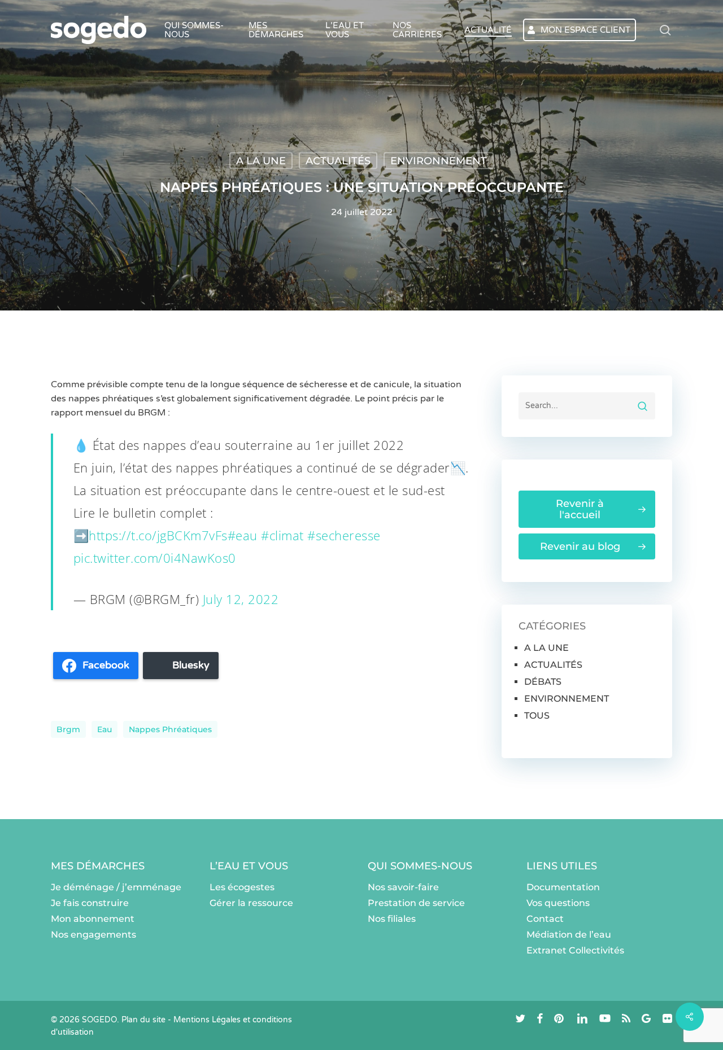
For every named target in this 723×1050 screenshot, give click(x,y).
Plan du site (143, 1020)
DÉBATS (542, 681)
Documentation (563, 887)
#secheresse (344, 535)
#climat (282, 535)
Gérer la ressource (251, 903)
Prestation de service (416, 903)
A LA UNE (261, 161)
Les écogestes (242, 887)
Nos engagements (93, 934)
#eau (243, 535)
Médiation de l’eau (568, 934)
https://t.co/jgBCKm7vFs (158, 535)
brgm (68, 729)
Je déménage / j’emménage (116, 887)
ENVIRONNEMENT (438, 161)
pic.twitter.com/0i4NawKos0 (154, 557)
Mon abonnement (92, 918)
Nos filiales (392, 918)
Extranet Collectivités (575, 950)
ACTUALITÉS (338, 161)
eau (104, 729)
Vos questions (558, 903)
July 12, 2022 (241, 598)
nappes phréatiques (170, 729)
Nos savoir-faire (403, 887)
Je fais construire (90, 903)
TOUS (537, 715)
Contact (545, 918)
